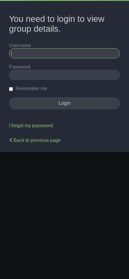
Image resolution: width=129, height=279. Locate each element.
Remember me (30, 88)
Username (20, 45)
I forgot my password (31, 125)
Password (19, 66)
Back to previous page (37, 140)
